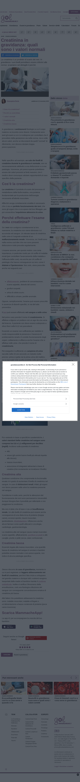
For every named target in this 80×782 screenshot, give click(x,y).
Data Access (40, 417)
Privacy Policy (51, 417)
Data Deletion (29, 417)
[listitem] (40, 399)
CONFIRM (21, 410)
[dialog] (40, 391)
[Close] (74, 365)
